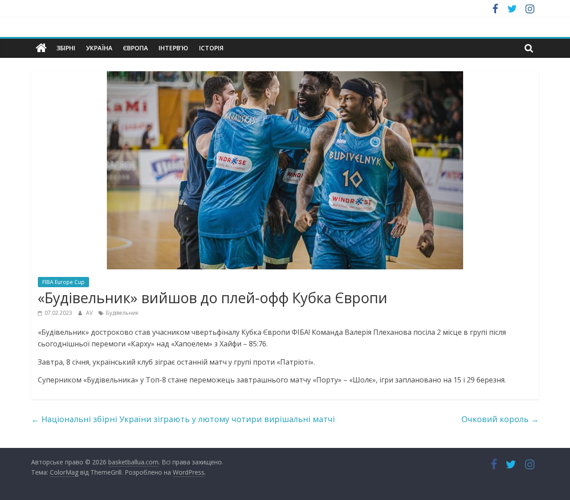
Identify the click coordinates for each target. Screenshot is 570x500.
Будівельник (122, 313)
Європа (135, 48)
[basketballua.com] (41, 48)
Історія (211, 48)
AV (90, 313)
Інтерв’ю (173, 48)
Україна (99, 48)
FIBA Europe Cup (63, 282)
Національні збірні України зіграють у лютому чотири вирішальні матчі (183, 419)
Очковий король (500, 419)
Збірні (66, 48)
